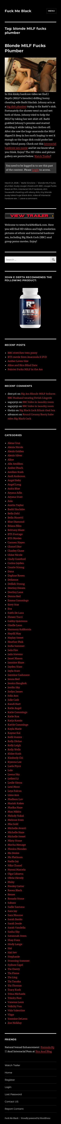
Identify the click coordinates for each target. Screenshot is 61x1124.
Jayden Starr (15, 666)
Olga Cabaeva (15, 873)
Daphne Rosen (16, 575)
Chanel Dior (14, 546)
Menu (51, 11)
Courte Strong (16, 567)
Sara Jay (12, 911)
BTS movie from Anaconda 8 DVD (27, 356)
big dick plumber (16, 106)
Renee (11, 894)
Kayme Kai (14, 732)
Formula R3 (47, 1047)
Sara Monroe (15, 915)
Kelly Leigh (14, 745)
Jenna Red (14, 679)
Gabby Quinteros (17, 621)
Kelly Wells (14, 749)
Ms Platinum (15, 857)
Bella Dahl (14, 513)
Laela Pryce (14, 766)
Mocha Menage (17, 844)
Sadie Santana (16, 906)
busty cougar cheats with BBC (28, 186)
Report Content (14, 1108)
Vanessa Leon (16, 1002)
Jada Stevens (15, 654)
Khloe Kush (14, 753)
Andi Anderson (16, 476)
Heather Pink (15, 641)
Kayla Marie (15, 728)
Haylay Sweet (15, 637)
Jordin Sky (14, 687)
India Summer (16, 645)
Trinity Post (15, 997)
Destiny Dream (16, 587)
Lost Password (13, 1094)
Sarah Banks (15, 919)
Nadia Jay (13, 861)
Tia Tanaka (14, 981)
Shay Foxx (14, 940)
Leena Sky (14, 774)
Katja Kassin (15, 720)
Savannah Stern (17, 935)
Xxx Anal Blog (43, 1051)
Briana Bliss (14, 525)
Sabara (12, 902)
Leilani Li (13, 778)
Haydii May (14, 633)
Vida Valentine (16, 1010)
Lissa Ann (13, 795)
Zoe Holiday (15, 1022)
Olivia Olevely (16, 877)
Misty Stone (15, 840)
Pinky (11, 882)
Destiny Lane (15, 592)
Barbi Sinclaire (28, 183)
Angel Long (14, 484)
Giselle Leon (15, 625)
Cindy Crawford (17, 558)
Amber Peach (15, 467)
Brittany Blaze (16, 529)
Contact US (11, 1101)
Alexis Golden (16, 451)
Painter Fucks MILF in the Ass (25, 369)
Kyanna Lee (14, 761)
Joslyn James (15, 691)
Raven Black (15, 890)
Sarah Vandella (16, 927)
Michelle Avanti (17, 828)
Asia (10, 501)
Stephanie (14, 956)
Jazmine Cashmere (19, 674)
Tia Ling (12, 977)
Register (10, 1079)
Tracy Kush (14, 989)
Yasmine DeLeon (17, 1018)
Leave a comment (28, 198)
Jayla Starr (14, 670)
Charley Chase (16, 550)
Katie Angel (14, 708)
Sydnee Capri (15, 964)
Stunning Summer (18, 960)
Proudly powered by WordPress (35, 1118)
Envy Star (13, 604)
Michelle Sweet (16, 836)
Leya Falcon (15, 790)
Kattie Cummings (18, 724)
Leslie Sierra (15, 782)
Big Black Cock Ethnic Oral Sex (37, 410)
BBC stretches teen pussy (22, 352)
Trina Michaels (16, 993)
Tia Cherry (14, 969)
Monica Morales (17, 848)
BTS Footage (15, 534)
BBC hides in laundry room (38, 402)
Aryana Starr (15, 496)
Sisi (10, 948)
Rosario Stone (16, 898)
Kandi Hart (14, 703)
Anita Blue (14, 488)
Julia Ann (13, 695)
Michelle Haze (16, 832)
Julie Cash (13, 699)
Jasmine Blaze (16, 662)
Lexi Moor (14, 786)
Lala (10, 770)
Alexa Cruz (14, 443)
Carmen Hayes (16, 542)
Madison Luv (15, 799)
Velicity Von (15, 1006)
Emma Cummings (18, 600)
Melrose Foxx (16, 819)
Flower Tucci (15, 616)
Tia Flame (13, 973)
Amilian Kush (16, 472)
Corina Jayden (16, 563)
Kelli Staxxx (15, 737)
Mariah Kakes (16, 803)
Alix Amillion (15, 463)
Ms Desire (13, 853)
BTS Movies (14, 538)
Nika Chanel (15, 865)
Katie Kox (13, 716)
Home (8, 1072)
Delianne (13, 579)
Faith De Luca (16, 612)
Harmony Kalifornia (19, 629)
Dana (11, 571)
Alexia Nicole (15, 447)
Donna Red (14, 596)
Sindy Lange (15, 944)
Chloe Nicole (15, 554)
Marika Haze (15, 807)
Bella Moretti (15, 517)
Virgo (11, 1014)
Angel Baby (14, 480)
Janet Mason (15, 658)
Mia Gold (13, 824)
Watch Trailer (42, 156)
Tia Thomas (15, 985)
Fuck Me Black (18, 11)
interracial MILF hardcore (30, 189)
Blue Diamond (16, 521)
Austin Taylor (16, 505)
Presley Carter (16, 886)
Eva (10, 608)
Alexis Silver (15, 455)
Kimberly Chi (15, 757)
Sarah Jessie (15, 923)
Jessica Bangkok (17, 683)
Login (35, 169)
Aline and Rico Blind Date (22, 365)
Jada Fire (13, 650)
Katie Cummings (17, 712)
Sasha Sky (14, 931)
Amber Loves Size (18, 361)
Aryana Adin (15, 492)
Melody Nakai (16, 815)
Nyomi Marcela (16, 869)
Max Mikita (14, 811)
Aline (11, 459)
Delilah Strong (16, 583)
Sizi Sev (12, 952)
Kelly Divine (15, 741)
